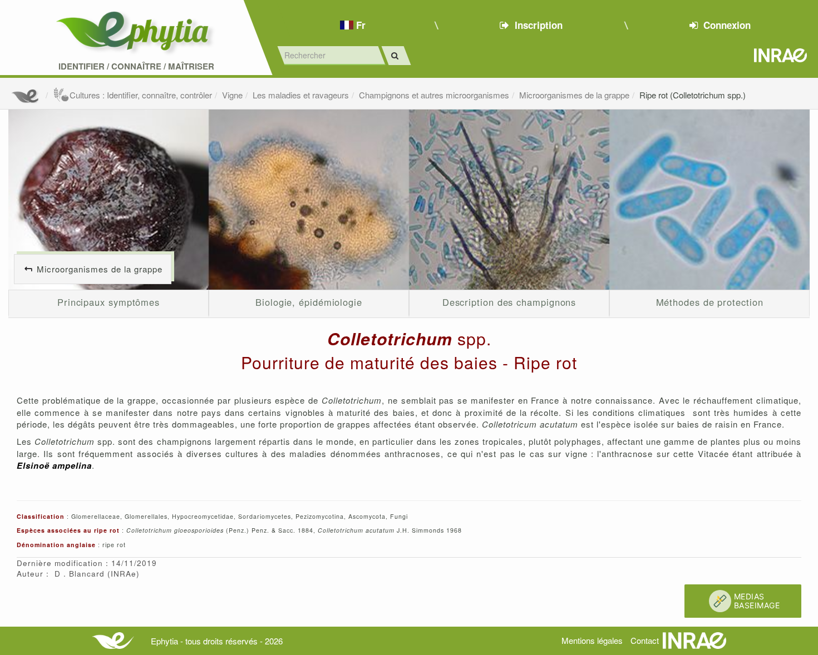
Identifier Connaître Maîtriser (136, 66)
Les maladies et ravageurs (301, 95)
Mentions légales (592, 640)
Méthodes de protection (709, 302)
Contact (644, 640)
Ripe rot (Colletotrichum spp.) (692, 95)
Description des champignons (509, 302)
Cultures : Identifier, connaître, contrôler (141, 95)
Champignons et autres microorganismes (434, 95)
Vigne (232, 95)
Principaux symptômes (108, 302)
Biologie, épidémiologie (308, 302)
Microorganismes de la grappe (574, 95)
